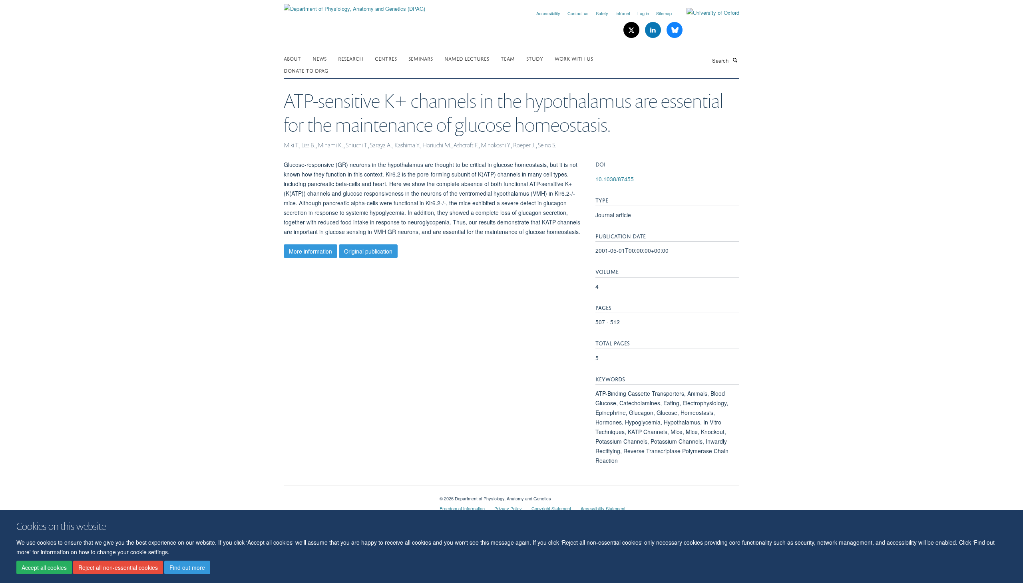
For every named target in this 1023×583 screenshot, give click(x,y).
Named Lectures (466, 58)
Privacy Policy (508, 508)
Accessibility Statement (603, 508)
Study (534, 58)
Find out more (187, 567)
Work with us (574, 58)
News (319, 58)
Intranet (622, 13)
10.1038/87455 (614, 179)
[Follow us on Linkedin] (654, 30)
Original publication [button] (368, 251)
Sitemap (664, 13)
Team (508, 58)
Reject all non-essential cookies (118, 567)
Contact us (578, 13)
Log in (643, 13)
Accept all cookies (44, 567)
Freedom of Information (462, 508)
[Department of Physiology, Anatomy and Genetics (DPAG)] (354, 6)
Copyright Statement (551, 508)
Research (350, 58)
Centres (386, 58)
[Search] (734, 60)
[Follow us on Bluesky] (675, 30)
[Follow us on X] (632, 30)
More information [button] (310, 251)
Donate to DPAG (306, 70)
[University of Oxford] (707, 13)
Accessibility (548, 13)
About (292, 58)
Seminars (420, 58)
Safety (602, 13)
